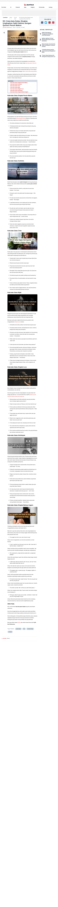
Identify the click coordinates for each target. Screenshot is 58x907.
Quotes (19, 622)
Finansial (18, 7)
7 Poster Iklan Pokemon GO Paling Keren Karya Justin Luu (48, 56)
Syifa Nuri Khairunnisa (7, 27)
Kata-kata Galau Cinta (15, 85)
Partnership (41, 7)
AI (10, 7)
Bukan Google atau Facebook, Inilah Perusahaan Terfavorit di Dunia (48, 45)
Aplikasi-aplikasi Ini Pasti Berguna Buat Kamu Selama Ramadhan (48, 39)
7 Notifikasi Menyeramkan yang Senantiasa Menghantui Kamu (48, 51)
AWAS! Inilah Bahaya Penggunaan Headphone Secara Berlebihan (47, 34)
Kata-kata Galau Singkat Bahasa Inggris (19, 91)
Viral (24, 628)
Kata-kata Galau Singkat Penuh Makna (18, 82)
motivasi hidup (30, 628)
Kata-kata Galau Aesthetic (16, 84)
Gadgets (33, 7)
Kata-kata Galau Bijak (15, 87)
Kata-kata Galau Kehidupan (16, 90)
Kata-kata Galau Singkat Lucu (17, 88)
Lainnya (50, 7)
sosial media (18, 628)
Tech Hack (3, 7)
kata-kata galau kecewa (21, 118)
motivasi (10, 631)
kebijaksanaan (17, 321)
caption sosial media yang (29, 71)
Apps (25, 7)
